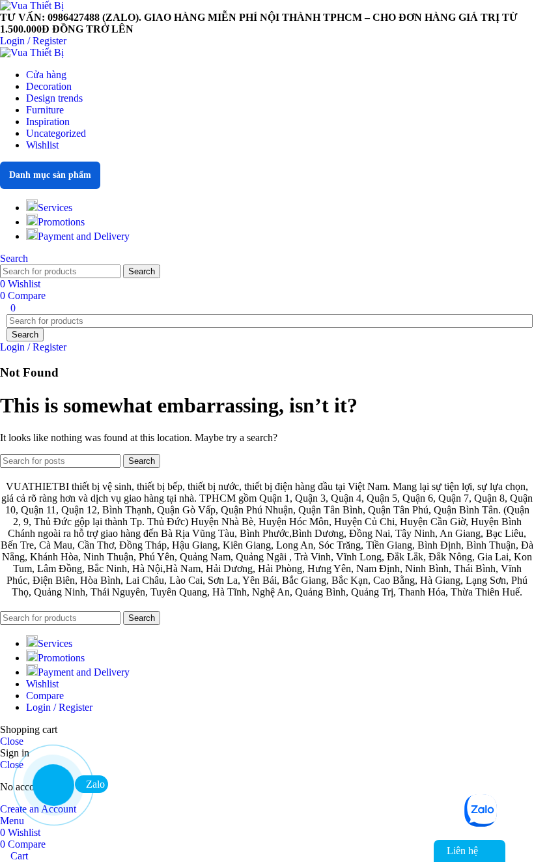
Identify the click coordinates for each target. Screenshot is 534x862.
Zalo (95, 784)
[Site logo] (32, 5)
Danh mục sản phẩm (50, 175)
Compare (45, 695)
